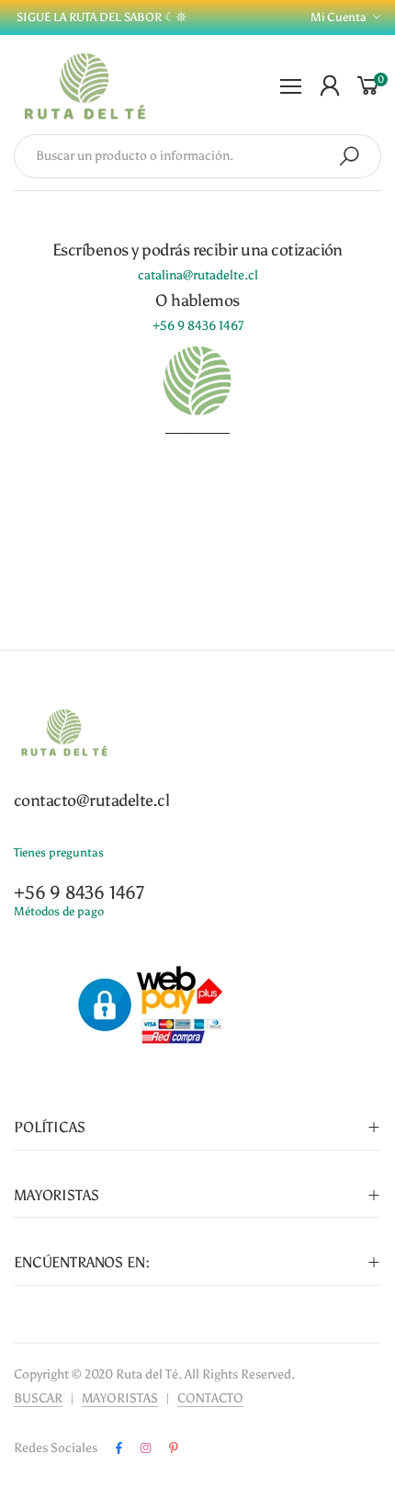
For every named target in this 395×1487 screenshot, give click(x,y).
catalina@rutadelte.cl (198, 275)
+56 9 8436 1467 (197, 326)
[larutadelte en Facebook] (119, 1448)
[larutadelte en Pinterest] (173, 1448)
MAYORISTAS (120, 1398)
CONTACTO (210, 1398)
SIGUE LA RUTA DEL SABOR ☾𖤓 (100, 17)
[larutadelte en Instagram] (146, 1448)
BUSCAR (38, 1398)
